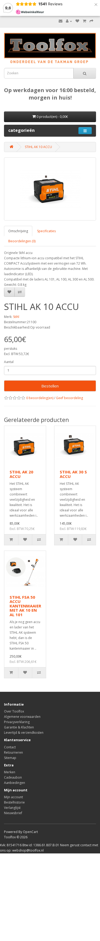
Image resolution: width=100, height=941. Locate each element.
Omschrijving (18, 231)
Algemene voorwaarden (22, 716)
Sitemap (10, 758)
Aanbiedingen (14, 782)
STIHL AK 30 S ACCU (73, 474)
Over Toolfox (14, 711)
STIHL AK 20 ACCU (21, 474)
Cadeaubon (13, 777)
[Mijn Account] (69, 21)
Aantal (9, 362)
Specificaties (46, 231)
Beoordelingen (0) (21, 241)
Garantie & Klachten (19, 727)
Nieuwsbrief (13, 813)
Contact (10, 747)
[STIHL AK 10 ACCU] (50, 189)
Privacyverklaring (17, 722)
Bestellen (50, 386)
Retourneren (13, 752)
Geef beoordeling (69, 398)
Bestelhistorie (14, 802)
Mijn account (13, 797)
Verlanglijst (12, 807)
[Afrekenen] (91, 21)
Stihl (16, 316)
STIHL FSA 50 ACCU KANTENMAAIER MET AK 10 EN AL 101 (25, 605)
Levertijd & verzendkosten (23, 732)
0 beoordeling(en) (39, 398)
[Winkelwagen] (84, 21)
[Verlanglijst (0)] (77, 21)
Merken (9, 772)
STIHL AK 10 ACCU (38, 147)
